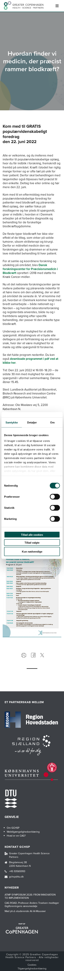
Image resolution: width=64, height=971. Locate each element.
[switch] (55, 497)
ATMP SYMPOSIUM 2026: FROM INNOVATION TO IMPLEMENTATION (30, 896)
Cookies (32, 964)
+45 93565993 (17, 871)
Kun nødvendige (32, 551)
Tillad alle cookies (32, 534)
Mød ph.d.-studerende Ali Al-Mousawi (25, 911)
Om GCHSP (13, 828)
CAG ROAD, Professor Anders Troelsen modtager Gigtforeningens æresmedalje (32, 904)
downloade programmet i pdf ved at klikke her (30, 361)
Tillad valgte (32, 542)
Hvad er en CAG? (16, 836)
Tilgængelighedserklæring (32, 968)
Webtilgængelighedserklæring (23, 832)
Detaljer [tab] (32, 422)
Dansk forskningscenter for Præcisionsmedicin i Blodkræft (30, 269)
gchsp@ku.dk (16, 876)
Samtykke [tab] (12, 422)
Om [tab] (52, 422)
